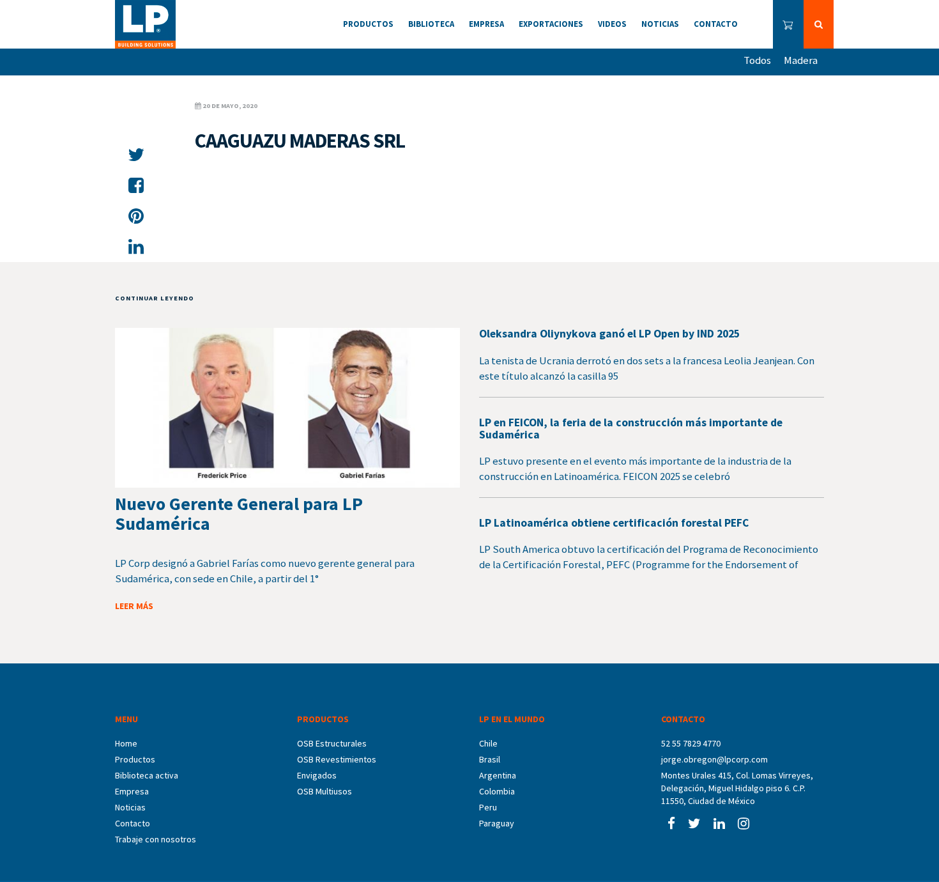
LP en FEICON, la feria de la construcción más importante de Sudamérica (630, 428)
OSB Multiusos (324, 791)
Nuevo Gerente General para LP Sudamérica (239, 513)
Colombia (497, 791)
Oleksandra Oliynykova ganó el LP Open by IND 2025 (609, 334)
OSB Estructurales (332, 743)
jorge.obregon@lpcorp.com (714, 759)
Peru (488, 807)
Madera (801, 60)
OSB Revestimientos (336, 759)
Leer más (134, 606)
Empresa (132, 791)
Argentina (497, 775)
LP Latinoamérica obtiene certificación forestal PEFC (614, 523)
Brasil (489, 759)
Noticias (130, 807)
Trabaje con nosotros (155, 839)
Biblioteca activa (146, 775)
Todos (757, 60)
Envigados (317, 775)
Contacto (132, 823)
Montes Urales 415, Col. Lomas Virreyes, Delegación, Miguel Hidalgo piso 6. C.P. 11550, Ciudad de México (737, 788)
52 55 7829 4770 (691, 743)
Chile (488, 743)
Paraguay (496, 823)
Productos (135, 759)
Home (126, 743)
